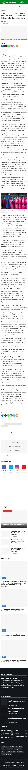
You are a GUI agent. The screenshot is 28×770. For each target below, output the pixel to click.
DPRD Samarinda (7, 511)
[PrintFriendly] (14, 46)
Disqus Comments (15, 450)
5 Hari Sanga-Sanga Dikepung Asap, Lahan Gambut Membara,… (17, 541)
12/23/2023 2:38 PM (6, 23)
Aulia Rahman (19, 746)
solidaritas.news (20, 762)
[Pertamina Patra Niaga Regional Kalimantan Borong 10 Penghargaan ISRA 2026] (14, 598)
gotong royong (18, 749)
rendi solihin (20, 751)
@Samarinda (5, 746)
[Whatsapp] (8, 46)
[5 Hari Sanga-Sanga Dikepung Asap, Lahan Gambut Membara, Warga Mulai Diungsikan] (5, 542)
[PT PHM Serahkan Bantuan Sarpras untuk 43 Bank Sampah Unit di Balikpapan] (14, 649)
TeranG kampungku (6, 754)
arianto (12, 746)
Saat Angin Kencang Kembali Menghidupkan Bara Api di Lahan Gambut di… (17, 718)
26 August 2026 (13, 705)
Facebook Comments (14, 446)
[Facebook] (2, 46)
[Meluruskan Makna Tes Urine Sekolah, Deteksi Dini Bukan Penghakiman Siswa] (14, 519)
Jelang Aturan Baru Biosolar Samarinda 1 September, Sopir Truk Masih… (16, 701)
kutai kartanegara (11, 751)
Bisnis (3, 10)
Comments (15, 442)
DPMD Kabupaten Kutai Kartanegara (7, 734)
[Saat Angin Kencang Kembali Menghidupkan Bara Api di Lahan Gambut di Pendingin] (4, 719)
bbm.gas (19, 423)
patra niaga (5, 425)
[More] (17, 46)
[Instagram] (11, 46)
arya (14, 423)
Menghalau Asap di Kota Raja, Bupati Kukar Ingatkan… (18, 533)
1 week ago (15, 536)
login (7, 455)
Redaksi (3, 21)
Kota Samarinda (7, 737)
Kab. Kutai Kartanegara (7, 731)
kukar (3, 751)
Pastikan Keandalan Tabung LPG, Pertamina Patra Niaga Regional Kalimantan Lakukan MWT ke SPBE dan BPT (13, 635)
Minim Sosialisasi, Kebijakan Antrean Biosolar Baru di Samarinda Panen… (16, 710)
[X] (5, 46)
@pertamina (8, 423)
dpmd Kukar (9, 749)
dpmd (3, 749)
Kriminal (21, 733)
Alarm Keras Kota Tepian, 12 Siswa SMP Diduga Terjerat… (18, 550)
